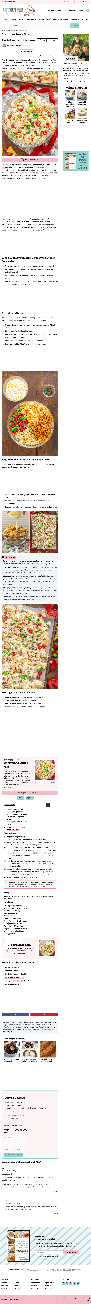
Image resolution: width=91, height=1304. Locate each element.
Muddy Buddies (43, 165)
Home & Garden (36, 1289)
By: (8, 45)
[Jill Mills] (4, 45)
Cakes (13, 19)
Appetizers (4, 1286)
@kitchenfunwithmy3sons (20, 951)
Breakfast (4, 1283)
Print (21, 798)
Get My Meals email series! (82, 161)
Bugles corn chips (19, 814)
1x (48, 805)
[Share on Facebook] (15, 1014)
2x (51, 805)
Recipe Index (35, 1283)
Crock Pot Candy (12, 967)
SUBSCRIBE (71, 1252)
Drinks (41, 19)
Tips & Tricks (49, 1283)
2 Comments (30, 40)
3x (54, 805)
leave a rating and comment (31, 882)
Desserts (18, 1289)
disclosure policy (46, 56)
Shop (81, 10)
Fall (48, 19)
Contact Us (49, 1289)
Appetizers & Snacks (60, 19)
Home (4, 30)
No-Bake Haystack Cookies (16, 974)
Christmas (23, 30)
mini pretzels (17, 812)
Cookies (21, 19)
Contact (10, 1299)
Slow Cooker (75, 19)
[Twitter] (83, 1)
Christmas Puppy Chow (14, 977)
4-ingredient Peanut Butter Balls (18, 981)
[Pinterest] (77, 1)
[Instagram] (80, 1)
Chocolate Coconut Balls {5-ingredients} (29, 1060)
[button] (55, 10)
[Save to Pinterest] (44, 1014)
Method (61, 10)
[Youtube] (86, 1)
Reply (56, 1191)
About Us (66, 2)
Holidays (5, 19)
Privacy (16, 1299)
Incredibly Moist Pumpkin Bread (46, 1060)
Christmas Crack (12, 984)
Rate (31, 798)
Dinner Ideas (31, 19)
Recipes (51, 10)
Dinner (17, 1286)
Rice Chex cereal (19, 809)
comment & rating (19, 948)
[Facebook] (74, 1)
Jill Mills (12, 45)
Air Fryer (85, 19)
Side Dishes (5, 1289)
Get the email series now (15, 2)
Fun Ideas (72, 10)
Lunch (17, 1283)
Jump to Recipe (27, 51)
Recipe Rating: (7, 1131)
